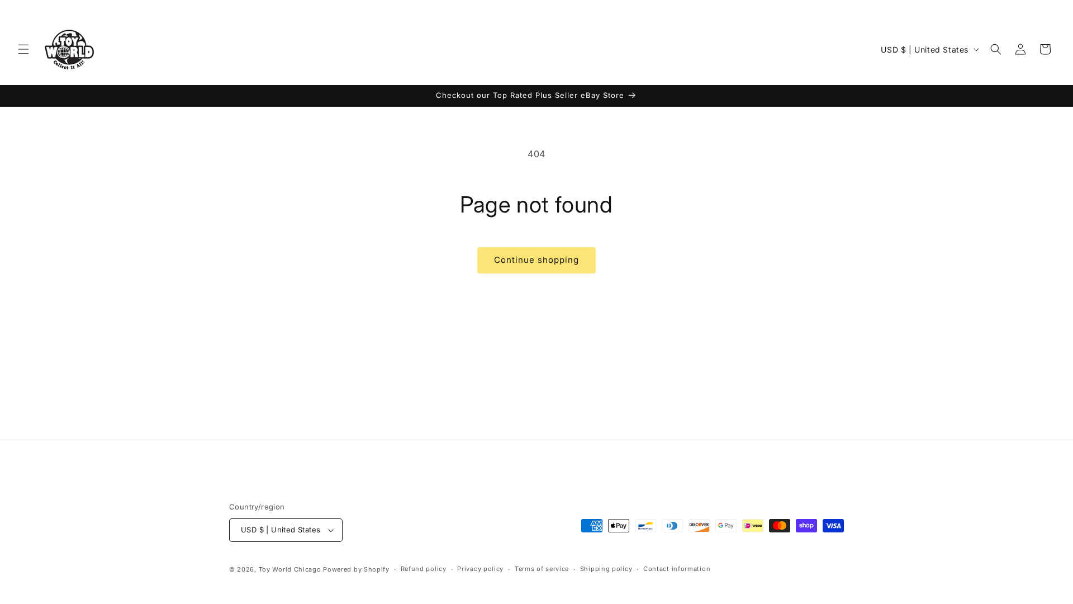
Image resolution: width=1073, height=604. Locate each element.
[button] (23, 49)
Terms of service (542, 569)
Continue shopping (536, 259)
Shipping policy (606, 569)
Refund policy (424, 569)
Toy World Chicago (290, 569)
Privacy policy (480, 569)
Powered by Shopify (356, 569)
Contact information (676, 569)
